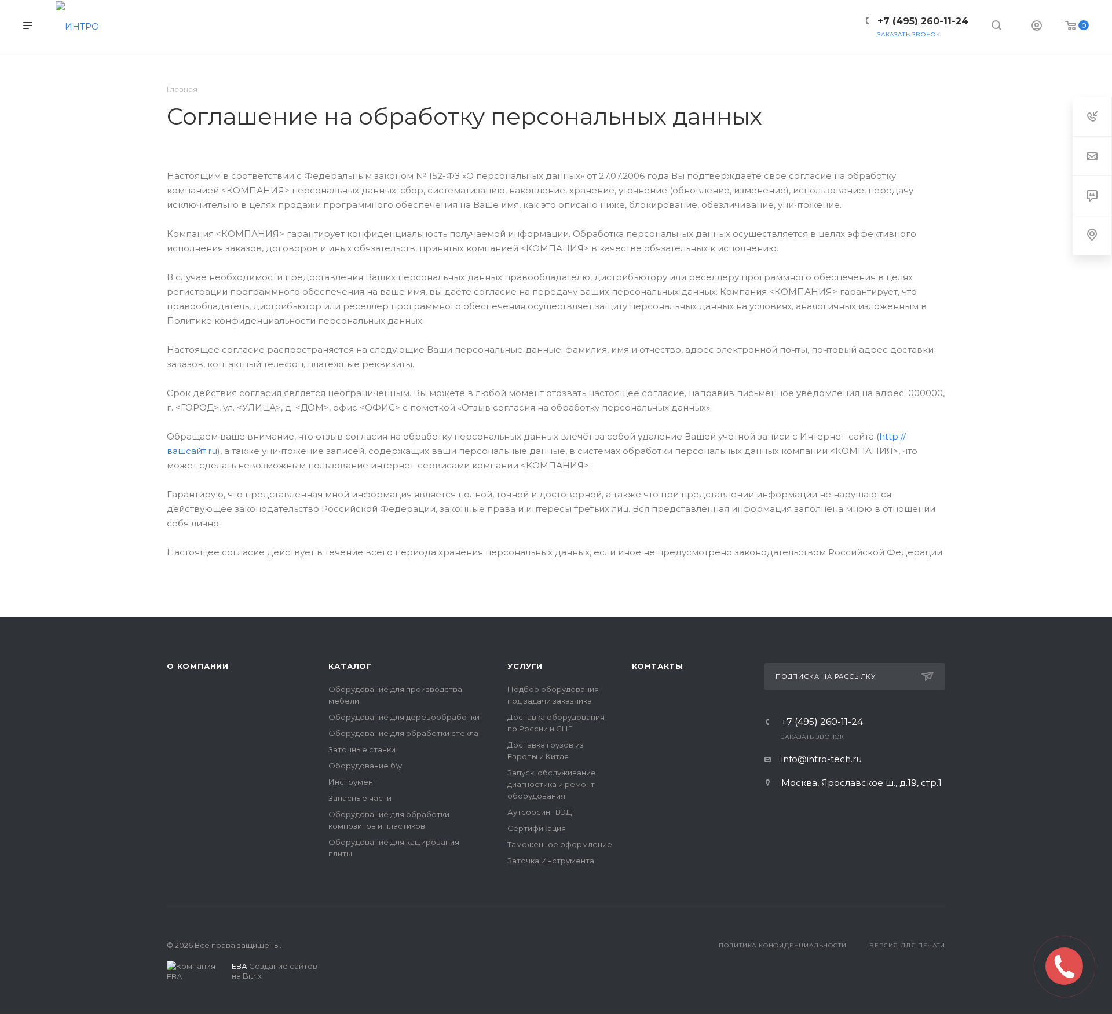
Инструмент (352, 781)
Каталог (350, 666)
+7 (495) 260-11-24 (822, 722)
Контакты (657, 666)
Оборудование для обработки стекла (403, 733)
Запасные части (360, 798)
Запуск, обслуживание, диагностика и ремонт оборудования (552, 784)
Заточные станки (362, 749)
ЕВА (239, 966)
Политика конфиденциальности (783, 945)
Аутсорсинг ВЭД (539, 812)
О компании (198, 666)
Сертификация (536, 828)
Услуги (525, 666)
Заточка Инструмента (550, 860)
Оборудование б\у (365, 765)
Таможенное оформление (559, 844)
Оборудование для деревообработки (404, 717)
